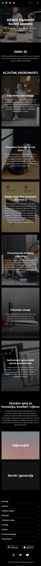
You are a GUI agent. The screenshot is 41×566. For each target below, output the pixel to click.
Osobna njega (8, 511)
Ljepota (5, 506)
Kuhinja (5, 525)
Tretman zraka (8, 520)
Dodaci (5, 530)
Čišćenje (5, 515)
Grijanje (5, 501)
